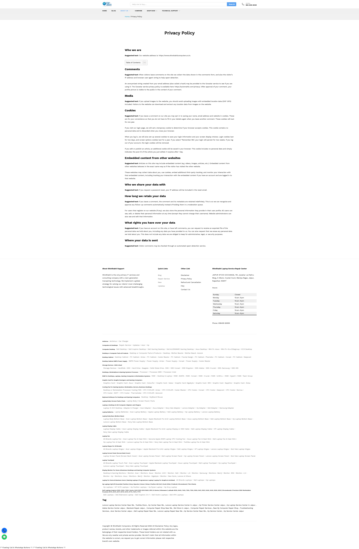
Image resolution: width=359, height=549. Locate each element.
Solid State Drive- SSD (159, 368)
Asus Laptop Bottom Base (198, 419)
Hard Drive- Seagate (140, 368)
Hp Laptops (210, 480)
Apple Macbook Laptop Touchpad (162, 463)
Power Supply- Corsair (175, 361)
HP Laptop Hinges (202, 449)
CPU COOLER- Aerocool (152, 393)
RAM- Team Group (245, 376)
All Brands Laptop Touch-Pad (115, 463)
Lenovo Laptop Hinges (220, 449)
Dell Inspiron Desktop (137, 349)
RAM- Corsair (191, 376)
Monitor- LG (185, 473)
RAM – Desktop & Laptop (162, 376)
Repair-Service (164, 279)
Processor (144, 372)
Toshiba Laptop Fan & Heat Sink (197, 442)
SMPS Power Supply (137, 361)
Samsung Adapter (226, 408)
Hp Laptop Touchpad (226, 463)
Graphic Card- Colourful (144, 383)
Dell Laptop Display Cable (201, 429)
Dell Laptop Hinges (185, 449)
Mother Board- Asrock (194, 353)
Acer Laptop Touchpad (138, 463)
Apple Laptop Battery (157, 412)
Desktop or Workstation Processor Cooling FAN (122, 390)
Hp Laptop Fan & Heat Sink (114, 442)
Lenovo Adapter (188, 408)
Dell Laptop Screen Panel (172, 456)
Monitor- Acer (133, 473)
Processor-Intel (170, 372)
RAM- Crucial (204, 376)
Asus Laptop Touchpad (187, 463)
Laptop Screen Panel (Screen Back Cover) (120, 456)
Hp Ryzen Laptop (155, 487)
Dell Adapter (213, 408)
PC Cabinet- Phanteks (204, 357)
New (160, 282)
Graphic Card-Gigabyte (184, 383)
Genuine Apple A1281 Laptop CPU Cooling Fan (166, 439)
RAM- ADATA (179, 376)
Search (232, 4)
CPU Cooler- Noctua (234, 390)
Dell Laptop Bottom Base (220, 419)
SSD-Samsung (224, 368)
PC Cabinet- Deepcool (242, 357)
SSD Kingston (187, 368)
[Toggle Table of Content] (143, 62)
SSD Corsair (175, 368)
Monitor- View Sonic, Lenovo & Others (175, 476)
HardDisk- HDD (124, 368)
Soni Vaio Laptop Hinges (240, 449)
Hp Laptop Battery (192, 412)
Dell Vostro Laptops (160, 495)
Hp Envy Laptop (170, 487)
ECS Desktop (246, 349)
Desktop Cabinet (121, 357)
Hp (148, 345)
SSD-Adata (199, 368)
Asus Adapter (158, 408)
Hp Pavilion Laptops (139, 487)
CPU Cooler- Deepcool (215, 390)
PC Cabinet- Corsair (223, 357)
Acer (143, 345)
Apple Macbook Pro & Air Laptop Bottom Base (167, 419)
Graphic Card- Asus (125, 383)
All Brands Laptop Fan (112, 439)
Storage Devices (109, 368)
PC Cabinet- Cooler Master (158, 357)
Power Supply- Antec (155, 361)
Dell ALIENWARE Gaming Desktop (180, 349)
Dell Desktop (121, 349)
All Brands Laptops (184, 480)
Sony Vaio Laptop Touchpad (137, 466)
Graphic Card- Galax (164, 383)
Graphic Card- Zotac (242, 383)
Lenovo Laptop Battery (211, 412)
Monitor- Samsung (199, 473)
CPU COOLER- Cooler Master (174, 390)
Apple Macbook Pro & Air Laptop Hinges (159, 449)
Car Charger (123, 341)
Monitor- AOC (160, 473)
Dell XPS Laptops (177, 495)
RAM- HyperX (230, 376)
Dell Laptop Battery (175, 412)
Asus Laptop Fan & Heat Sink (199, 439)
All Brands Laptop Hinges (113, 449)
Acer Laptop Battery (138, 412)
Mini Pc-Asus (214, 349)
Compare (138, 11)
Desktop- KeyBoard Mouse (152, 397)
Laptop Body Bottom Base (113, 419)
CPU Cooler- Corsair (196, 390)
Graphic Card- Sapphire (222, 383)
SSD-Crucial (211, 368)
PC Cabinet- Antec (137, 357)
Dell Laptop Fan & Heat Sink (224, 439)
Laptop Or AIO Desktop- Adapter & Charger (120, 408)
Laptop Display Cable (112, 429)
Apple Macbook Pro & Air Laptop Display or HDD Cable (167, 429)
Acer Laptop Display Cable (133, 429)
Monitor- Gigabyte (151, 476)
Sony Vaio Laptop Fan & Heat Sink (168, 442)
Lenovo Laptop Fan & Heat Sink (140, 442)
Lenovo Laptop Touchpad (113, 466)
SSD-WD (234, 368)
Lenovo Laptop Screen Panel (217, 456)
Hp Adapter (201, 408)
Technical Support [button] (170, 11)
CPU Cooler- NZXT (110, 393)
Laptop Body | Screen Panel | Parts (141, 401)
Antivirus (113, 341)
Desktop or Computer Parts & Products (145, 353)
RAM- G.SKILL (217, 376)
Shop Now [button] (151, 11)
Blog (114, 11)
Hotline (248, 3)
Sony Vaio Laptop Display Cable (116, 432)
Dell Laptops (199, 480)
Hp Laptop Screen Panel (194, 456)
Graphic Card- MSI (203, 383)
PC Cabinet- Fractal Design (182, 357)
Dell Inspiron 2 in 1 (142, 495)
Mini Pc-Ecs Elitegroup (230, 349)
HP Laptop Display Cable (224, 429)
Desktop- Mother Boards (173, 353)
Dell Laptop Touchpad (208, 463)
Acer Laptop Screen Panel (149, 456)
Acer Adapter (145, 408)
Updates (161, 286)
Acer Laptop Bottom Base (136, 419)
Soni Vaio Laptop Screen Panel (243, 456)
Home (104, 11)
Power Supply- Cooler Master (198, 361)
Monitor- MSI (229, 473)
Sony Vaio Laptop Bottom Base (140, 422)
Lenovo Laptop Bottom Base (114, 422)
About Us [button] (124, 11)
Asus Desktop (201, 349)
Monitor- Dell (173, 473)
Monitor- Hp (108, 476)
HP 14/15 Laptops (122, 487)
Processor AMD (156, 372)
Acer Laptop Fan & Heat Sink (135, 439)
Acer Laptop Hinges (134, 449)
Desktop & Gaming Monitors (114, 473)
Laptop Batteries (121, 412)
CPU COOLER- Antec (151, 390)
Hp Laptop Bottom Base (242, 419)
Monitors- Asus (147, 473)
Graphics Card (109, 383)
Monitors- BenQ (215, 473)
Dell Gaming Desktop (156, 349)
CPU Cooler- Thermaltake (130, 393)
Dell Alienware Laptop (124, 495)
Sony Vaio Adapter (173, 408)
